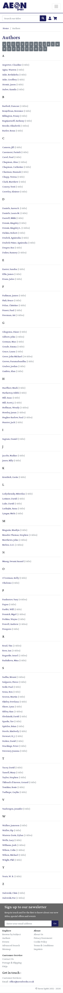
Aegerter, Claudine (12, 64)
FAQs (4, 966)
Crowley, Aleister (10, 191)
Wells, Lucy (8, 840)
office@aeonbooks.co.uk (21, 981)
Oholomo (7, 582)
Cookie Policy (40, 941)
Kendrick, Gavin (10, 477)
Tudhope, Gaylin (10, 792)
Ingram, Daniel (9, 439)
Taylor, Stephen (10, 777)
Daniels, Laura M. (11, 213)
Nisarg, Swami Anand (13, 561)
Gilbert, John (8, 336)
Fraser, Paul (8, 310)
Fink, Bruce (7, 300)
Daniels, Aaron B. (10, 208)
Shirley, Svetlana (10, 701)
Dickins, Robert (9, 232)
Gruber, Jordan (10, 366)
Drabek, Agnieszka (11, 237)
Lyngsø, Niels (8, 513)
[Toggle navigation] (56, 6)
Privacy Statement (43, 938)
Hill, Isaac (7, 397)
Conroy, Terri (8, 186)
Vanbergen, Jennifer (12, 808)
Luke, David (8, 503)
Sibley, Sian (7, 711)
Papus (5, 604)
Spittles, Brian (9, 726)
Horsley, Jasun (9, 412)
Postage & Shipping (12, 962)
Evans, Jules (8, 279)
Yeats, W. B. (8, 876)
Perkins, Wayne (10, 619)
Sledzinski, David (10, 716)
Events (5, 941)
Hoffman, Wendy (10, 407)
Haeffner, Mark (10, 387)
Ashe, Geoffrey (9, 79)
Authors (6, 938)
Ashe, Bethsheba (10, 74)
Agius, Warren (9, 69)
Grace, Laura (8, 351)
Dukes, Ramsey (9, 252)
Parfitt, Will (8, 609)
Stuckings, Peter (10, 746)
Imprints (38, 949)
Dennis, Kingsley (10, 223)
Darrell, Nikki (9, 218)
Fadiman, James (10, 295)
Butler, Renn (8, 130)
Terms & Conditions (44, 945)
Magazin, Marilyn (11, 530)
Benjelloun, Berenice (12, 111)
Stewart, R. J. (8, 736)
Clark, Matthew (10, 181)
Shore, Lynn (8, 706)
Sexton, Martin (9, 696)
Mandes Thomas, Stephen (15, 535)
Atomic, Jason (9, 84)
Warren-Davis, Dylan (12, 835)
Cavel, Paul (8, 157)
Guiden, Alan (8, 371)
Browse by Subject (11, 934)
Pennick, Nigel (9, 614)
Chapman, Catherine (12, 167)
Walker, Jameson (10, 825)
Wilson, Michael (10, 855)
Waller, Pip (7, 830)
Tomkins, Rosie (9, 787)
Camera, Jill (8, 147)
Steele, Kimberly (10, 731)
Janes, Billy (7, 460)
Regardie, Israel (10, 655)
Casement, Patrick (11, 152)
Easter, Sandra (9, 269)
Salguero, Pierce (10, 682)
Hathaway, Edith (10, 392)
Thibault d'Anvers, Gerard (15, 782)
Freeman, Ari (8, 315)
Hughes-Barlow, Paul (12, 417)
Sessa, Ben (7, 691)
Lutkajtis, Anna (9, 508)
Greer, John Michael (12, 356)
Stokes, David (9, 741)
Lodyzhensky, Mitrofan (13, 493)
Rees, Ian (6, 650)
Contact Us (8, 959)
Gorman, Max (9, 341)
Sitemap (6, 949)
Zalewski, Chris (9, 893)
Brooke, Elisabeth (11, 125)
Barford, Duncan (10, 106)
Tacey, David (8, 767)
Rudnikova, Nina (10, 660)
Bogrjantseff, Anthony (13, 120)
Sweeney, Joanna (10, 751)
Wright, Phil (8, 859)
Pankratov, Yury (10, 599)
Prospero (6, 629)
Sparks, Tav (8, 721)
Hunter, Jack (8, 422)
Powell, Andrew (10, 624)
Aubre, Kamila (9, 89)
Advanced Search (11, 945)
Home (6, 28)
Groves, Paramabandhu (14, 361)
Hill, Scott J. (8, 402)
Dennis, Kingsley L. (11, 228)
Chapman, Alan (10, 162)
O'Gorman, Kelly (10, 578)
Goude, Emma (9, 346)
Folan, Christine (10, 305)
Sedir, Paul (7, 686)
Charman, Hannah (11, 172)
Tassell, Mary (8, 772)
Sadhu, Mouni (9, 677)
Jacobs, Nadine (9, 455)
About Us (38, 934)
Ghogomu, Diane (10, 331)
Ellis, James (8, 274)
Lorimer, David (9, 498)
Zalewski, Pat (9, 898)
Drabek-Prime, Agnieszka (15, 242)
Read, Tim (7, 645)
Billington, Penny (10, 116)
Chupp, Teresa (9, 176)
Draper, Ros (8, 247)
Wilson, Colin (9, 850)
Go (55, 923)
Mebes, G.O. (8, 544)
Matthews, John (10, 540)
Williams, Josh (9, 845)
